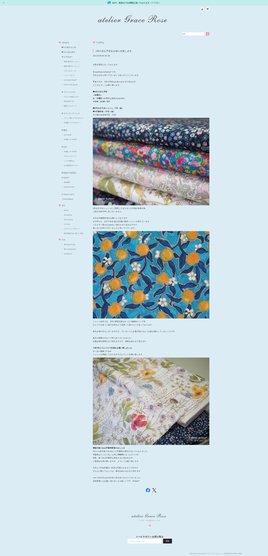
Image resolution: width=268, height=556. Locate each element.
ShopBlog (68, 215)
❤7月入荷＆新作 (68, 52)
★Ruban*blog (69, 244)
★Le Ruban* (66, 57)
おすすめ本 (67, 135)
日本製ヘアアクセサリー (72, 123)
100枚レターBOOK (70, 139)
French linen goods (71, 85)
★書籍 (64, 130)
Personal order (69, 187)
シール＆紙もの (69, 161)
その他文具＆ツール (71, 165)
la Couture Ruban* (70, 80)
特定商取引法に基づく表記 (73, 233)
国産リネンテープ (70, 106)
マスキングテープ (70, 156)
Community (68, 220)
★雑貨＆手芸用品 (68, 173)
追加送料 (67, 182)
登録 (167, 541)
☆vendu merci (67, 194)
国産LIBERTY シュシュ (72, 66)
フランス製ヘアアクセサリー (74, 118)
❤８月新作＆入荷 (68, 47)
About (66, 210)
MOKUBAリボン (69, 101)
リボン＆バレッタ (70, 71)
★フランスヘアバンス (70, 113)
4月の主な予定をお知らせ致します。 (115, 51)
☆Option (65, 177)
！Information (67, 199)
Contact (67, 224)
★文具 (64, 147)
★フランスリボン (68, 92)
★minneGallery (70, 249)
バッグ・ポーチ (69, 75)
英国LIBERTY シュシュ (72, 62)
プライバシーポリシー (72, 229)
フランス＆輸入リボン (71, 97)
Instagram (68, 254)
